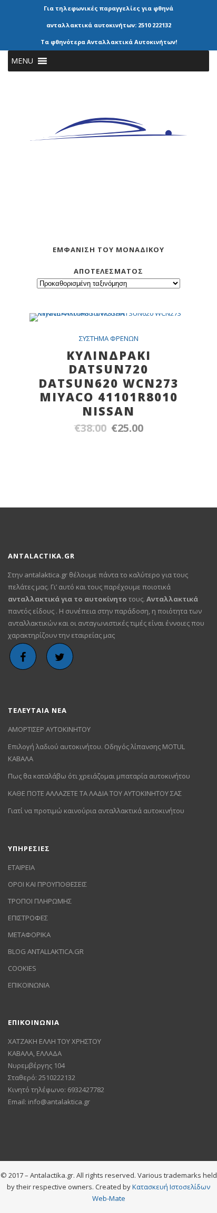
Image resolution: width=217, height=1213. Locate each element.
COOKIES (22, 968)
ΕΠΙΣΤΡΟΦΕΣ (28, 917)
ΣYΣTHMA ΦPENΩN (109, 338)
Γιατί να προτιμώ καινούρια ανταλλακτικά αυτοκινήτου (96, 810)
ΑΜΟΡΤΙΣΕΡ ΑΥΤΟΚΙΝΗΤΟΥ (49, 729)
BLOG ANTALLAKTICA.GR (46, 951)
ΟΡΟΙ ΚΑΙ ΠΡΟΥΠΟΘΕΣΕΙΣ (47, 884)
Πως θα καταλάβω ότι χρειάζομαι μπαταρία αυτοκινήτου (99, 776)
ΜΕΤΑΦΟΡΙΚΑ (29, 934)
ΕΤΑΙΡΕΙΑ (21, 867)
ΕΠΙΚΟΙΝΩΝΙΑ (29, 985)
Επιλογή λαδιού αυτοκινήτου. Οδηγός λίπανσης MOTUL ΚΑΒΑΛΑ (96, 752)
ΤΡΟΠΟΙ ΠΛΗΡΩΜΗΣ (40, 901)
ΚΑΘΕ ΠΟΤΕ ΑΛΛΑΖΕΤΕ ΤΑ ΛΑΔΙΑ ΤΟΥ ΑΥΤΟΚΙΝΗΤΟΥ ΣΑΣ (95, 793)
